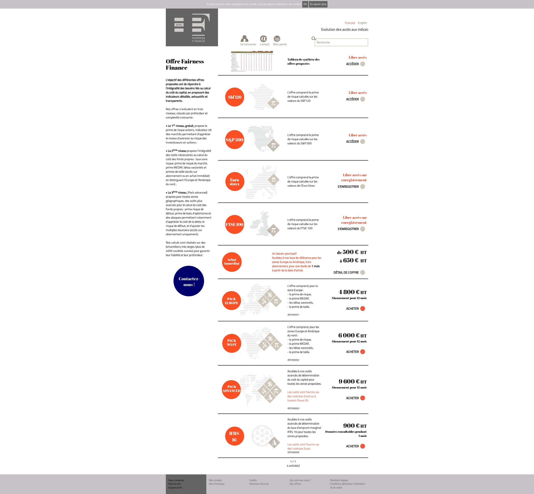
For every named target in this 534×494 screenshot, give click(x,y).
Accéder (352, 64)
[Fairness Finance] (192, 27)
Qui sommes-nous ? (300, 480)
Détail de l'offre (346, 272)
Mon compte (215, 480)
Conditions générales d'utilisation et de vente (347, 485)
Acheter (352, 308)
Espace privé (175, 487)
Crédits (253, 480)
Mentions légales (339, 480)
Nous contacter (176, 480)
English (362, 22)
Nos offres (295, 484)
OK (305, 4)
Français (350, 22)
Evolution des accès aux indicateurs (342, 29)
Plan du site (174, 484)
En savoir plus (318, 4)
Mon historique (216, 484)
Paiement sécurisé (259, 484)
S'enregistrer (348, 186)
